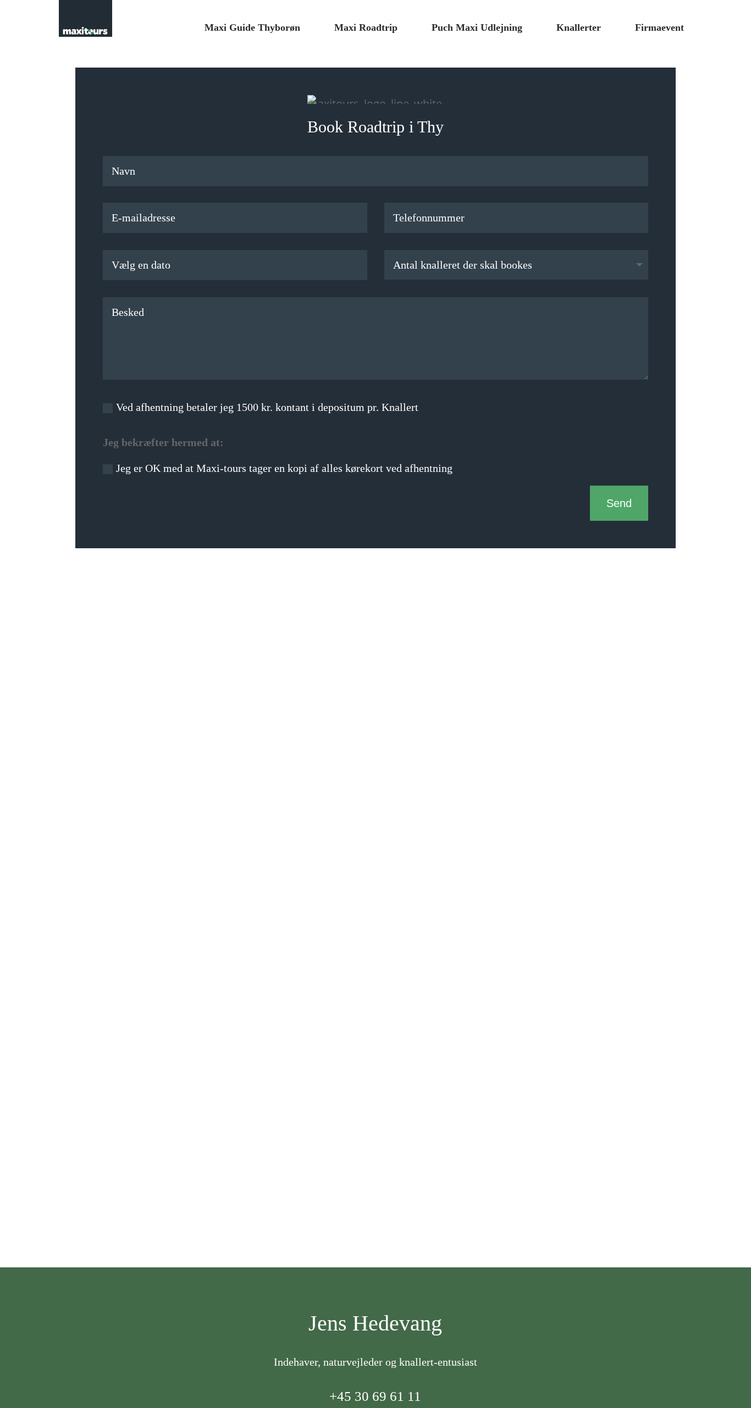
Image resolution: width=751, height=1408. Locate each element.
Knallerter (578, 27)
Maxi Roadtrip (365, 27)
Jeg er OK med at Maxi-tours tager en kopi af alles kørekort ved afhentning (284, 468)
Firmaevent (659, 27)
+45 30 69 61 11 (375, 1396)
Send (619, 503)
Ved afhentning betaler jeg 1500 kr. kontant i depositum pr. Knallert (267, 407)
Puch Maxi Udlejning (477, 27)
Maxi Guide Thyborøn (252, 27)
